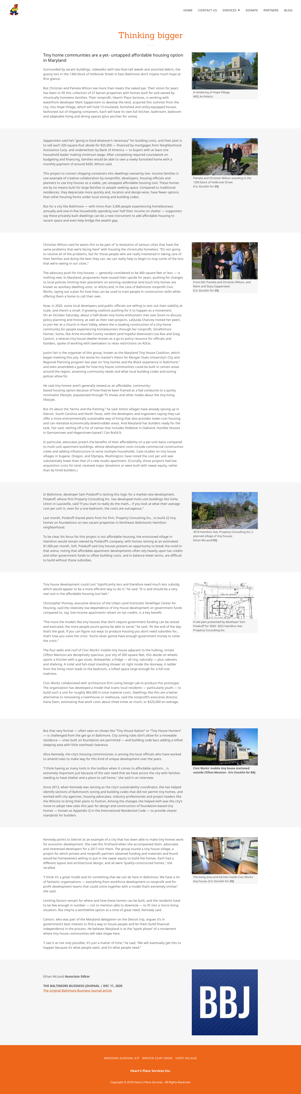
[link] (14, 9)
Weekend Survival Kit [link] (122, 1058)
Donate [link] (252, 10)
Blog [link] (288, 10)
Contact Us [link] (207, 10)
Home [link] (188, 10)
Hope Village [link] (186, 1058)
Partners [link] (271, 10)
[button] (231, 10)
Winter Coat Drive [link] (157, 1058)
